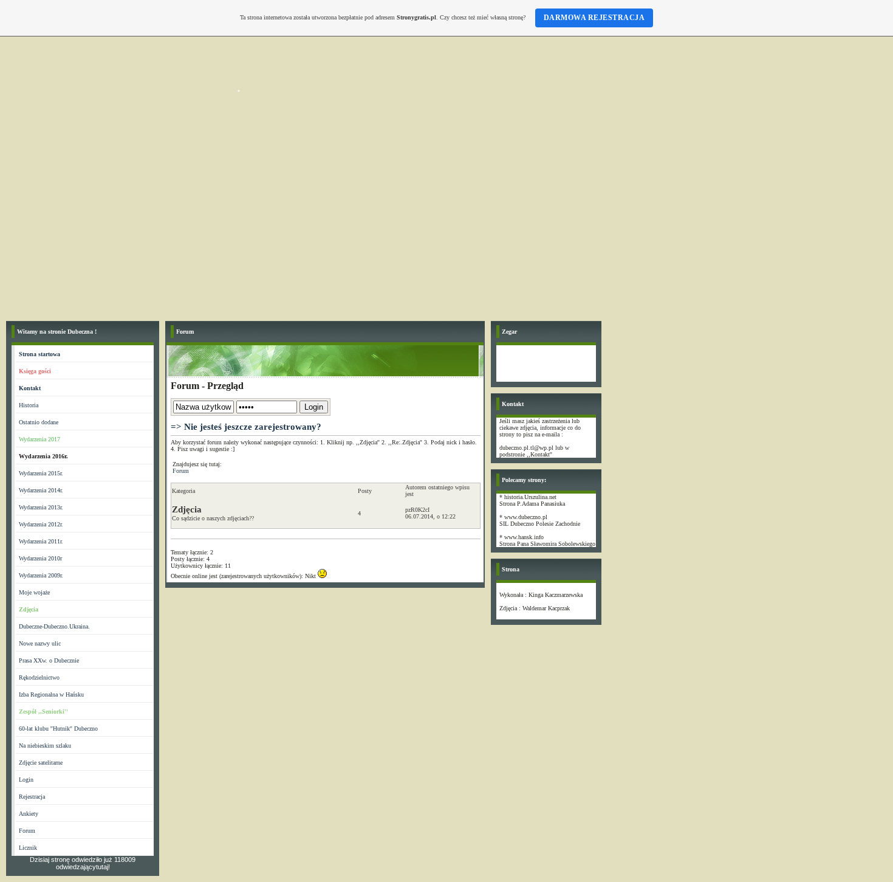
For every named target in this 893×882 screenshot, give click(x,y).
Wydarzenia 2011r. (41, 541)
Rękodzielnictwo (39, 677)
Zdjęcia (187, 509)
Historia (28, 405)
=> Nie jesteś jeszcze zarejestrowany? (246, 427)
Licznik (28, 847)
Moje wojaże (34, 592)
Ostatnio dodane (38, 422)
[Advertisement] (446, 224)
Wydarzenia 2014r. (41, 490)
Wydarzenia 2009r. (41, 575)
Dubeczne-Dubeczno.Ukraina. (54, 626)
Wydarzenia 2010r (40, 558)
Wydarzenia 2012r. (41, 524)
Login (26, 779)
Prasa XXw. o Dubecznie (49, 660)
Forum (27, 830)
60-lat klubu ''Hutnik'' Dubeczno (58, 728)
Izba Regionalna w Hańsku (51, 694)
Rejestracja (32, 796)
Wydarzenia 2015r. (41, 473)
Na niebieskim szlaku (45, 745)
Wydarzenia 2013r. (41, 507)
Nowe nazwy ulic (40, 643)
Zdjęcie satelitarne (41, 762)
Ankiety (28, 813)
